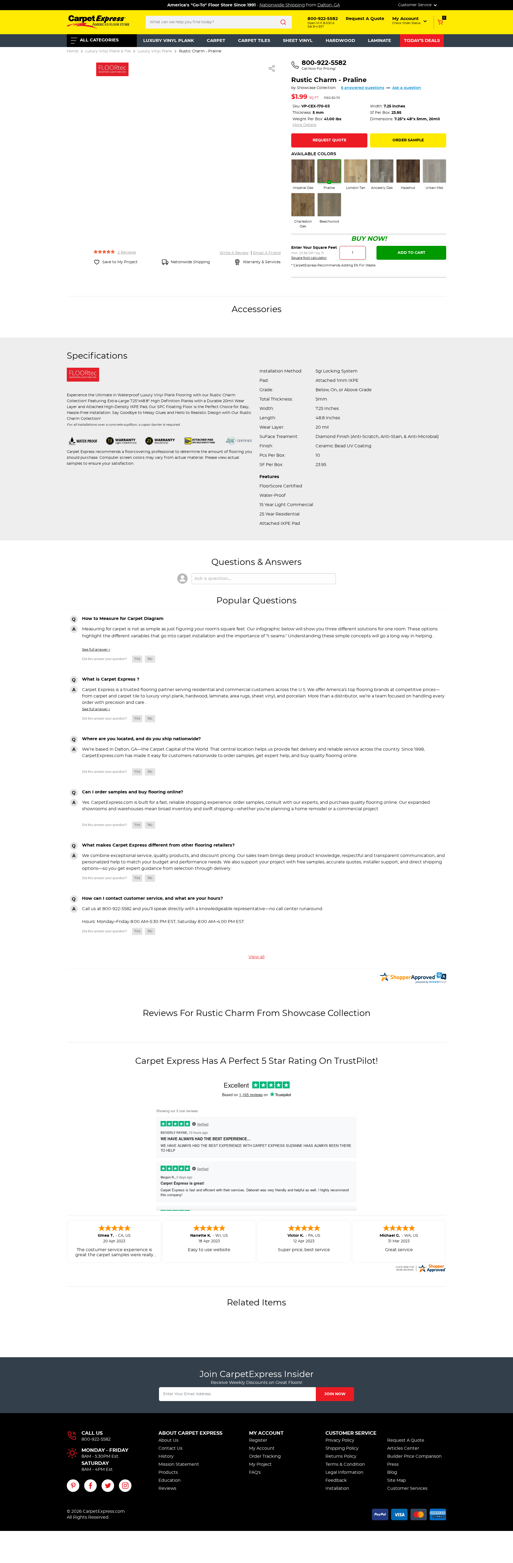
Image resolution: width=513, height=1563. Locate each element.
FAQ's (255, 1472)
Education (169, 1480)
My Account (266, 1433)
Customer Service (350, 1433)
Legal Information (344, 1472)
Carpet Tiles (254, 40)
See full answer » (96, 649)
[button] (410, 20)
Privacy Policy (339, 1440)
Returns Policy (340, 1456)
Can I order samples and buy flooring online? (132, 792)
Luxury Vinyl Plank (168, 40)
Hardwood (340, 40)
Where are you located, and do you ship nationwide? (141, 739)
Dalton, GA (328, 5)
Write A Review (234, 253)
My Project (260, 1464)
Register (258, 1440)
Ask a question (406, 88)
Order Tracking (265, 1456)
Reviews (167, 1488)
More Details (304, 125)
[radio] (303, 174)
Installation (337, 1488)
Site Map (396, 1480)
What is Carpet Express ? (110, 679)
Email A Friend (267, 253)
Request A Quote (405, 1440)
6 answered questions (362, 88)
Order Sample (408, 140)
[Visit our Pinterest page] (73, 1485)
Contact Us (170, 1448)
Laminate (379, 40)
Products (168, 1472)
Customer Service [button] (415, 5)
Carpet (216, 40)
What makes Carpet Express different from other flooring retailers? (158, 845)
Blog (392, 1472)
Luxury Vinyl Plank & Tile (108, 51)
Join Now (334, 1394)
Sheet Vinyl (298, 40)
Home (72, 51)
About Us (168, 1440)
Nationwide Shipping (282, 5)
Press (393, 1464)
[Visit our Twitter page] (108, 1485)
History (166, 1456)
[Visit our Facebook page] (90, 1485)
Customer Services (407, 1488)
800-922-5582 (96, 1439)
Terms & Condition (345, 1464)
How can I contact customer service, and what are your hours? (152, 898)
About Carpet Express (190, 1433)
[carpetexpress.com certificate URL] (420, 1267)
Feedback (336, 1480)
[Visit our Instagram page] (125, 1485)
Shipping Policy (342, 1448)
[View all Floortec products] (112, 69)
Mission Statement (178, 1464)
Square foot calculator (309, 257)
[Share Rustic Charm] (272, 68)
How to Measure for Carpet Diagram (123, 618)
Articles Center (403, 1448)
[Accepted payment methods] (409, 1513)
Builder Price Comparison (414, 1456)
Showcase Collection (316, 88)
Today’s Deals (422, 40)
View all (256, 957)
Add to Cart (411, 253)
